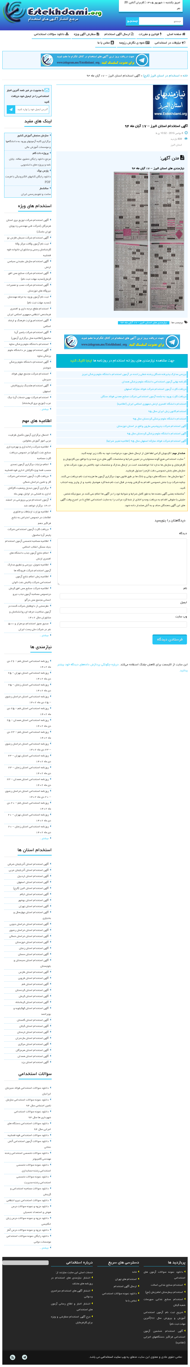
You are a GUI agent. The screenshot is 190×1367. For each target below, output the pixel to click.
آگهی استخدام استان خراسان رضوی (29, 930)
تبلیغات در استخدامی (168, 43)
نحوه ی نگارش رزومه (132, 43)
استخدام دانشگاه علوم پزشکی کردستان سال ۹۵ (159, 419)
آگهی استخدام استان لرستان (33, 1032)
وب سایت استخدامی (113, 1357)
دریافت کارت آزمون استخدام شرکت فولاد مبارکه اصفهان (155, 389)
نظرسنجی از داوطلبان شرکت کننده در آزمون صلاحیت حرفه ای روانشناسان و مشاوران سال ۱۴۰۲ (29, 612)
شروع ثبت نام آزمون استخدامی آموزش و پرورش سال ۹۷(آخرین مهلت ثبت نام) (164, 1318)
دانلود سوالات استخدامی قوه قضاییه (28, 1135)
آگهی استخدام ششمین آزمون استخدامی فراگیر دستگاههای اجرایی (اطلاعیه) (164, 1337)
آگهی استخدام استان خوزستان (32, 942)
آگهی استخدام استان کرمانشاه (32, 1002)
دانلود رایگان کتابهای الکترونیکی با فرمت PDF (28, 176)
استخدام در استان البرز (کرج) (161, 76)
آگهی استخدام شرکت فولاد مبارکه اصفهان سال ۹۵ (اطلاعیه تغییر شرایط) (146, 441)
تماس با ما (104, 43)
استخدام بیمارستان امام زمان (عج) (164, 1292)
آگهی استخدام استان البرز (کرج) (31, 888)
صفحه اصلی (174, 34)
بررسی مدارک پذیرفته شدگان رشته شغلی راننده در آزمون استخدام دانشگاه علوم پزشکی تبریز (134, 374)
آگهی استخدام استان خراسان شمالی (29, 936)
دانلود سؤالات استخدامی (49, 34)
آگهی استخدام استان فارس (34, 972)
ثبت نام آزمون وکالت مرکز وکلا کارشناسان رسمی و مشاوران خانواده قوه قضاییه (29, 249)
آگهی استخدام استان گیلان (34, 1026)
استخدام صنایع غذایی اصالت (167, 1285)
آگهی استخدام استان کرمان (34, 996)
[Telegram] (24, 1357)
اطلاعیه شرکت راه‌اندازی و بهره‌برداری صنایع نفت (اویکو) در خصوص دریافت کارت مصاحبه (28, 452)
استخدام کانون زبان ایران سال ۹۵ (167, 411)
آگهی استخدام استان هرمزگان (32, 1050)
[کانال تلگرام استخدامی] (95, 60)
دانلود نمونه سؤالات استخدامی (119, 1293)
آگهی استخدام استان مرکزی (33, 1044)
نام (185, 588)
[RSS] (12, 1357)
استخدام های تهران (126, 1279)
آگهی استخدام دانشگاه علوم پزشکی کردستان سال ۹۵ (156, 433)
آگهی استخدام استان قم (35, 984)
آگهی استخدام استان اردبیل (33, 876)
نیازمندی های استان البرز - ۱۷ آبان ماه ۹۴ (143, 322)
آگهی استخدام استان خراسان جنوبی (29, 924)
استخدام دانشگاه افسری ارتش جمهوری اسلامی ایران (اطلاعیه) (151, 404)
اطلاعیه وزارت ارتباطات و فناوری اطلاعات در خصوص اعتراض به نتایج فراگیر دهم (31, 517)
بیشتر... (44, 409)
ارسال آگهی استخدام (117, 34)
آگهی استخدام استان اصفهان (33, 882)
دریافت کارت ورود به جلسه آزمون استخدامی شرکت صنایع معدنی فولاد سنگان (143, 396)
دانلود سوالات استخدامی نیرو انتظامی (27, 1200)
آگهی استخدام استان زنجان (34, 948)
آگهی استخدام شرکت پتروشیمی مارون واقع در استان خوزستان (151, 426)
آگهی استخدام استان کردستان (32, 990)
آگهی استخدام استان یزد (35, 1062)
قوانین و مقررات (149, 34)
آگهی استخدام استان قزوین (33, 978)
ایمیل (183, 602)
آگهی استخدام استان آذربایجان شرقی (28, 864)
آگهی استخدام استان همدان (33, 1056)
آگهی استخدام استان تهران (34, 906)
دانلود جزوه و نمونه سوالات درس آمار (28, 1230)
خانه (185, 76)
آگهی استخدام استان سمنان (33, 954)
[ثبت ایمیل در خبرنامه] (11, 109)
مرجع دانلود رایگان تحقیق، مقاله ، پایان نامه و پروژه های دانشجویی (30, 159)
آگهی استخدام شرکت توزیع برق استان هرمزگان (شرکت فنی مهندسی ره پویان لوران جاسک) (28, 226)
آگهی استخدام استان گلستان (33, 1020)
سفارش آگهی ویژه (85, 34)
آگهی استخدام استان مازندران (32, 1038)
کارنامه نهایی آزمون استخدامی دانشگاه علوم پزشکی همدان (154, 382)
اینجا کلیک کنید (81, 361)
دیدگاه (183, 533)
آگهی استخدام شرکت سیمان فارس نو (28, 238)
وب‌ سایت (181, 616)
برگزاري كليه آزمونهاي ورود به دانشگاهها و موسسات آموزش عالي (28, 141)
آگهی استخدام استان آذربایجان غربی (29, 870)
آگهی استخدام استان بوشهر (33, 900)
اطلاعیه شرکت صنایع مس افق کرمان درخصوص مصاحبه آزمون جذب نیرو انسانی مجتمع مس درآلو (30, 594)
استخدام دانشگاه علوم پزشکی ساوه (29, 344)
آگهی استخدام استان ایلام (34, 894)
